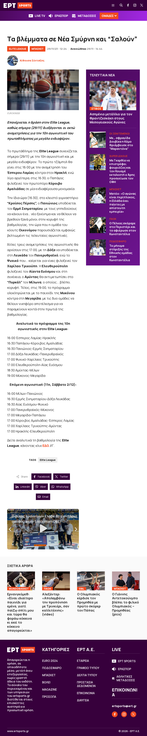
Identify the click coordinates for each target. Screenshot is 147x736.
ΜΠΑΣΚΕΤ (38, 48)
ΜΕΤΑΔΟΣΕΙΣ (87, 16)
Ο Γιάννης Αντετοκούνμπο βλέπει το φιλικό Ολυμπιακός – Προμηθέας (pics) (125, 604)
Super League (118, 156)
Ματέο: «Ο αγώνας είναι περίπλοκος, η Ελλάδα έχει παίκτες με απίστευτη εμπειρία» (122, 203)
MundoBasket (19, 588)
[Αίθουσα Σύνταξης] (12, 60)
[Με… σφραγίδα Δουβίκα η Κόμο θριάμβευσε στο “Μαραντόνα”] (98, 140)
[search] (121, 5)
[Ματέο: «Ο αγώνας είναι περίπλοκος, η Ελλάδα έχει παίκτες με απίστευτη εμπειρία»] (98, 195)
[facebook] (128, 5)
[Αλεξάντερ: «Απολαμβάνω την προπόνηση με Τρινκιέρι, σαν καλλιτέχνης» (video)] (56, 580)
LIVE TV (40, 16)
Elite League (17, 48)
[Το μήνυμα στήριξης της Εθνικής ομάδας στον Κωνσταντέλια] (98, 247)
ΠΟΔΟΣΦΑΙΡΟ (117, 241)
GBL (81, 588)
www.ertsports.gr (18, 731)
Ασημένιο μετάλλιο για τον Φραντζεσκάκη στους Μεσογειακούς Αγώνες (111, 118)
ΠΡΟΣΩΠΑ (49, 697)
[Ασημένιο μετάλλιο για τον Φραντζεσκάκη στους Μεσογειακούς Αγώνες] (113, 95)
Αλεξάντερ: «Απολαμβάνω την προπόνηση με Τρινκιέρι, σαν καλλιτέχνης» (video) (55, 604)
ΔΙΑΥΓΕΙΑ (83, 700)
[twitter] (141, 5)
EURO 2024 (50, 661)
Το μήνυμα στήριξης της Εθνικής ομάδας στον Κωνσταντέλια (120, 253)
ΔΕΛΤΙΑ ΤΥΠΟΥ (87, 675)
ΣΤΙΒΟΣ (96, 108)
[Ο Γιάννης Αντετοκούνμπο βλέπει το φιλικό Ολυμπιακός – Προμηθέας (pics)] (126, 580)
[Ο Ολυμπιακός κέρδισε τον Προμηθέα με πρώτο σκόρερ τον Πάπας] (91, 580)
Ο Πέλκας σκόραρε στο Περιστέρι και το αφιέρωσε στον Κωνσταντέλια (122, 228)
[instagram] (135, 5)
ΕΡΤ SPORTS (127, 661)
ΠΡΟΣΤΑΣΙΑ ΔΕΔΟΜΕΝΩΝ (86, 684)
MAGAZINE (49, 689)
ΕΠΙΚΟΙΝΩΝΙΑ (86, 693)
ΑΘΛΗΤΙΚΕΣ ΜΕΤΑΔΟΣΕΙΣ (126, 678)
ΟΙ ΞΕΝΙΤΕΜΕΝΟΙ (119, 133)
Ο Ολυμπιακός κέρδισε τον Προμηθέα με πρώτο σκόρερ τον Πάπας (89, 602)
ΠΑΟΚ (112, 219)
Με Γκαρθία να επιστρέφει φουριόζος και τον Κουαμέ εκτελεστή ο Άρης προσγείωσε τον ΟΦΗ (122, 171)
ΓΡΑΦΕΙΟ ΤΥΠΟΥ (88, 668)
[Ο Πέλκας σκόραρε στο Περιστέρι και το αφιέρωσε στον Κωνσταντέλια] (98, 225)
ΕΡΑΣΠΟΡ (61, 16)
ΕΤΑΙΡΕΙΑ (83, 661)
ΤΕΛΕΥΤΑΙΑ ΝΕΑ (102, 75)
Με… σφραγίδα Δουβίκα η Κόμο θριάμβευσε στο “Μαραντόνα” (121, 143)
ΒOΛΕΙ (46, 682)
